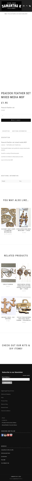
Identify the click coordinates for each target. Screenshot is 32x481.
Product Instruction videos (9, 422)
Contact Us (4, 420)
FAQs (2, 397)
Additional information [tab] (19, 131)
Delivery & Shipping (5, 394)
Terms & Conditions (5, 410)
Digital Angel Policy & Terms (7, 391)
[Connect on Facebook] (2, 435)
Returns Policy (4, 404)
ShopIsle (11, 478)
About (3, 418)
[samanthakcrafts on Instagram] (5, 435)
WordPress (20, 478)
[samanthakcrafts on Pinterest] (8, 435)
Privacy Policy (4, 400)
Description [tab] (6, 131)
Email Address (6, 377)
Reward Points (4, 407)
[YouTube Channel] (11, 435)
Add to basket (17, 120)
